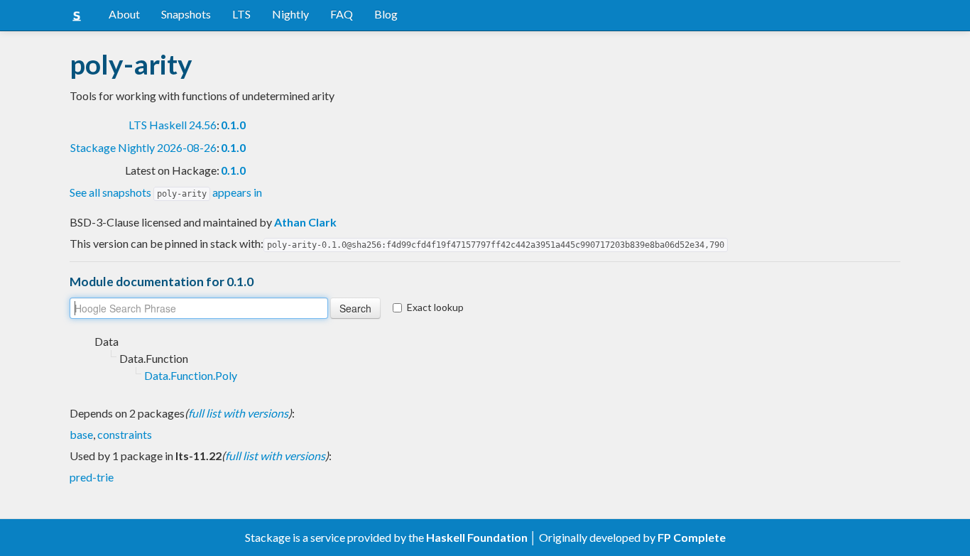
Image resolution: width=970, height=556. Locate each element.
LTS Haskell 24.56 (173, 124)
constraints (124, 434)
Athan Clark (305, 222)
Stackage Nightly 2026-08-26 (143, 147)
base (81, 434)
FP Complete (692, 537)
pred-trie (92, 477)
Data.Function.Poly (190, 375)
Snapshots (186, 14)
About (124, 14)
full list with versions (238, 413)
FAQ (341, 14)
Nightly (290, 14)
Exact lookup (435, 307)
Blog (386, 14)
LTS (241, 14)
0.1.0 (233, 124)
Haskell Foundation (477, 537)
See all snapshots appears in (166, 192)
